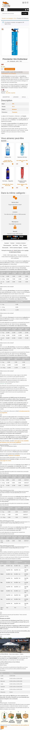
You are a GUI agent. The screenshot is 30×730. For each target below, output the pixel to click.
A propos (6, 243)
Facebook (10, 455)
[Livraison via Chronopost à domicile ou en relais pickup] (14, 238)
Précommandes (7, 245)
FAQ (21, 245)
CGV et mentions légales (16, 247)
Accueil (3, 18)
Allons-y (24, 13)
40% (13, 103)
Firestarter (14, 112)
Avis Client (15, 245)
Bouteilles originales (10, 92)
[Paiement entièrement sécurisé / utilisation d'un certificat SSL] (9, 236)
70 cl (13, 106)
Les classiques (9, 18)
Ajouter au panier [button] (13, 164)
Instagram (17, 455)
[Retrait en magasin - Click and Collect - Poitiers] (18, 238)
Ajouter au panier (9, 69)
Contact (12, 243)
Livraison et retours (21, 243)
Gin (15, 18)
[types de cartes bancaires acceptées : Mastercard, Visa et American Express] (15, 236)
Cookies (26, 247)
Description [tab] (6, 97)
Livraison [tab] (15, 97)
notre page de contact (5, 460)
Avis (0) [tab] (24, 97)
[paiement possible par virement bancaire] (21, 236)
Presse (25, 245)
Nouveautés (5, 247)
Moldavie (14, 109)
